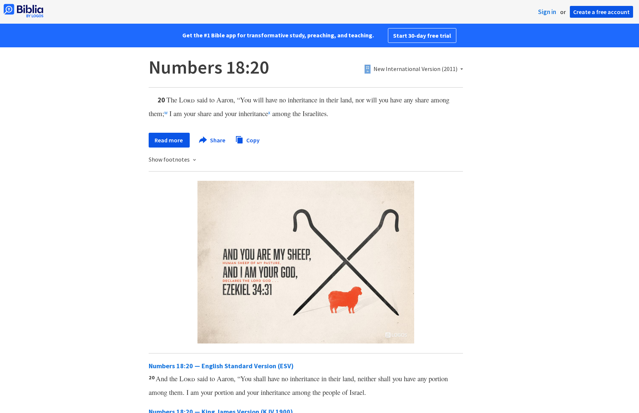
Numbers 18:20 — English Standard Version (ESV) (221, 366)
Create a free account (601, 12)
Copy (252, 139)
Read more (169, 140)
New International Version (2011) (415, 69)
